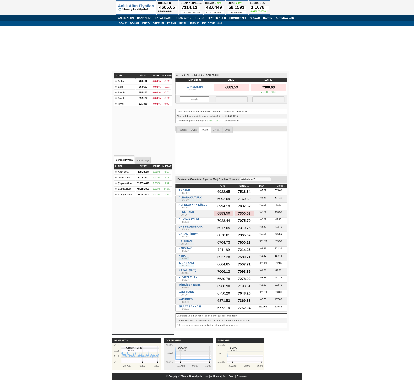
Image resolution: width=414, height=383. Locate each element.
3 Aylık (204, 129)
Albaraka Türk (190, 197)
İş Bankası (186, 263)
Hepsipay (185, 248)
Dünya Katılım (189, 219)
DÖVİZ (123, 23)
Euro (146, 23)
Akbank (184, 190)
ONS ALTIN (166, 7)
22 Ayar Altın (125, 194)
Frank (171, 23)
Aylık (194, 129)
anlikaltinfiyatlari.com (197, 376)
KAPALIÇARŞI (163, 18)
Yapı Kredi (186, 299)
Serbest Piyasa (124, 159)
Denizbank (213, 75)
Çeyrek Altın (125, 183)
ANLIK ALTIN (126, 18)
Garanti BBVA (189, 234)
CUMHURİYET (237, 18)
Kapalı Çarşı (188, 270)
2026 (227, 129)
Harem (268, 18)
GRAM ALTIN (183, 18)
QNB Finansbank (191, 226)
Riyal (183, 23)
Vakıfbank (186, 292)
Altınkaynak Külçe (193, 204)
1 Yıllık (216, 129)
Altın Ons (123, 172)
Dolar (134, 23)
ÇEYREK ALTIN (216, 18)
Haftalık (183, 129)
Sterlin (158, 23)
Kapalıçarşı (143, 160)
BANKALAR (144, 18)
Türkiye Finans (190, 284)
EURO (236, 8)
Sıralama (234, 179)
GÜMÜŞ (199, 18)
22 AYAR (255, 18)
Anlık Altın (183, 75)
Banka (198, 75)
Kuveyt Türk (188, 277)
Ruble (194, 23)
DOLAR (213, 8)
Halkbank (186, 241)
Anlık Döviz (229, 376)
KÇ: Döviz (208, 23)
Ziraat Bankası (190, 306)
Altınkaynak (285, 18)
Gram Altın (124, 177)
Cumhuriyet (124, 188)
